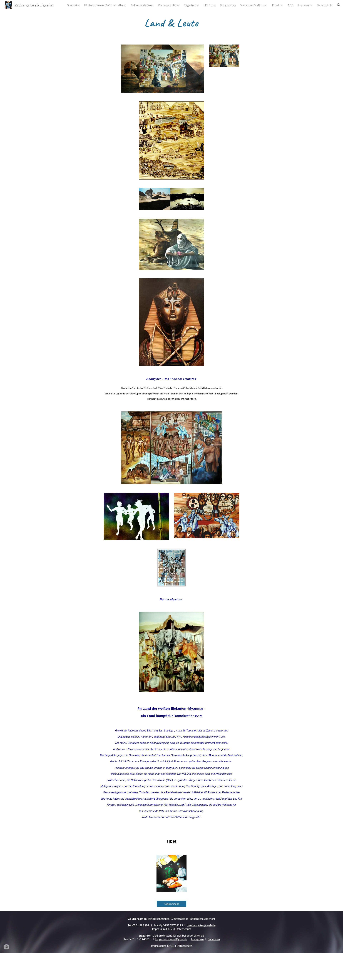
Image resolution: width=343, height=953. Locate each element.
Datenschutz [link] (324, 5)
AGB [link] (291, 5)
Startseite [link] (73, 5)
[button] (338, 5)
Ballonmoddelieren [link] (141, 5)
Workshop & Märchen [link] (253, 5)
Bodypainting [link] (228, 5)
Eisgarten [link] (189, 5)
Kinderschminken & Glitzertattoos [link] (105, 5)
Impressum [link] (305, 5)
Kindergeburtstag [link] (168, 5)
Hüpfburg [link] (209, 5)
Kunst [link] (275, 5)
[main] (171, 22)
